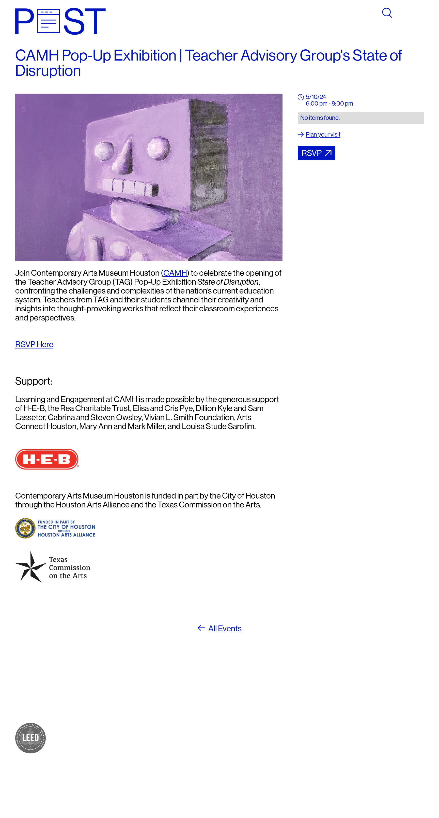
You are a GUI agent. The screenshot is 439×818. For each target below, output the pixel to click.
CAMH (175, 272)
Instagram (240, 699)
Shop (93, 699)
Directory (98, 747)
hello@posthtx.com (181, 711)
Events (95, 753)
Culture (95, 711)
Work (93, 717)
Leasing (96, 770)
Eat (90, 705)
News (93, 759)
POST (94, 693)
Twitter (236, 705)
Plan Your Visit (103, 741)
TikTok (236, 711)
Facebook (240, 693)
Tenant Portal (244, 728)
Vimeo (235, 717)
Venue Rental (103, 776)
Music (93, 723)
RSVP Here (34, 344)
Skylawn (97, 729)
